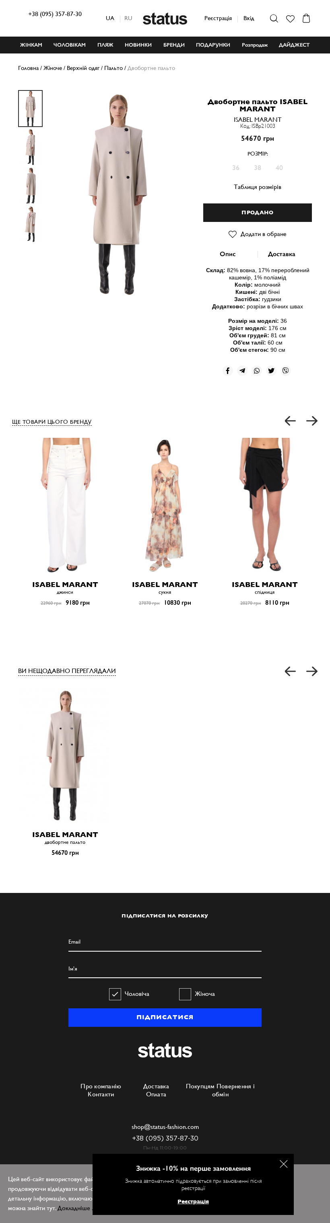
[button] (291, 421)
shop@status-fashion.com (165, 1127)
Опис (227, 254)
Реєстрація (218, 17)
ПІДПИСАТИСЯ (164, 1017)
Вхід (248, 17)
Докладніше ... (77, 1208)
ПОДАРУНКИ (213, 45)
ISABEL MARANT (258, 119)
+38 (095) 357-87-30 (55, 14)
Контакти (101, 1094)
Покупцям (200, 1086)
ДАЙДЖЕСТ (294, 45)
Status (165, 18)
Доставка (281, 254)
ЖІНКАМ (31, 45)
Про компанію (100, 1086)
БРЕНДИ (174, 45)
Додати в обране (264, 234)
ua (110, 17)
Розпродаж (255, 45)
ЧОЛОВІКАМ (70, 45)
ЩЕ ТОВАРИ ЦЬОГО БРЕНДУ (52, 422)
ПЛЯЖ (105, 45)
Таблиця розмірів (257, 187)
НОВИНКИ (138, 45)
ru (128, 17)
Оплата (156, 1094)
